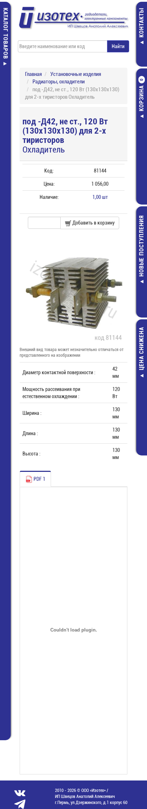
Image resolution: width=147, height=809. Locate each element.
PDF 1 (38, 479)
